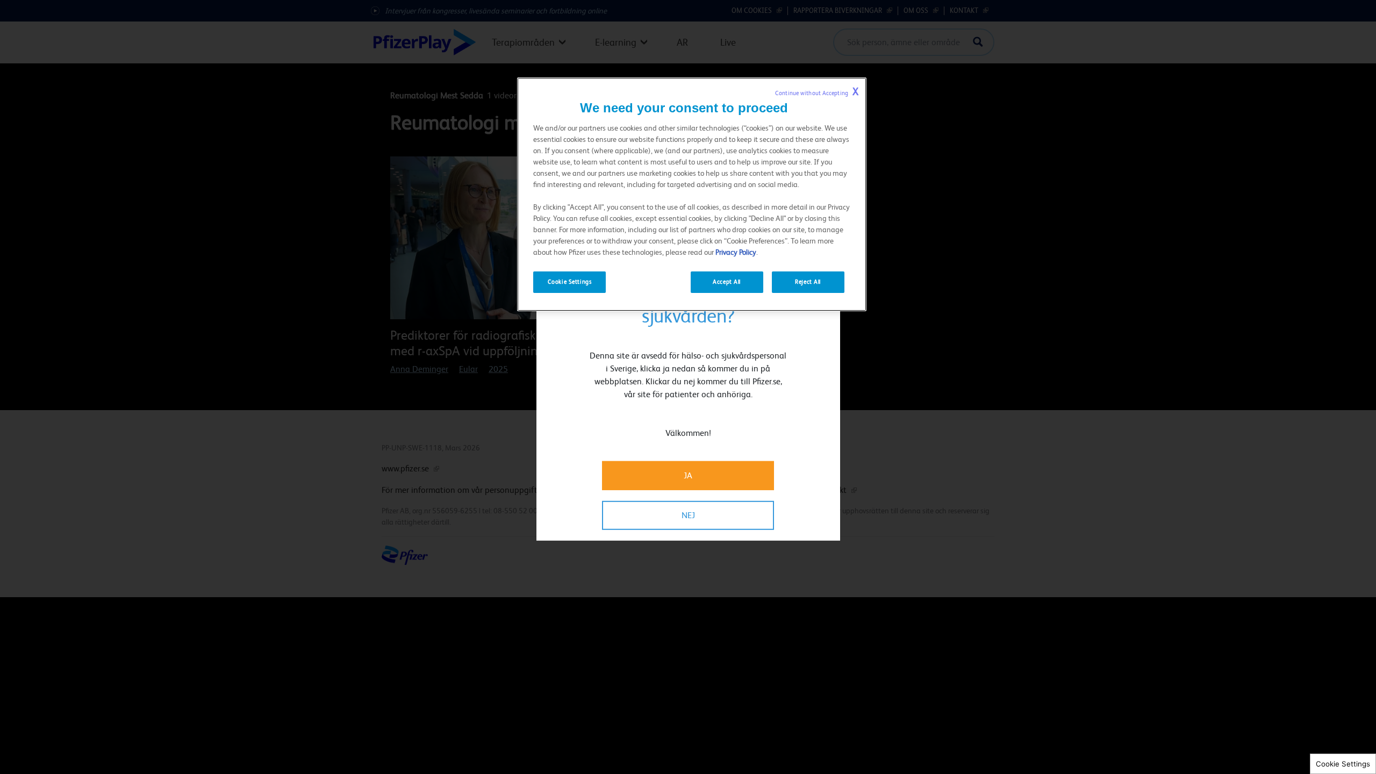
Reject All (808, 281)
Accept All (727, 281)
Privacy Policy (735, 252)
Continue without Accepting (816, 91)
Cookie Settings (1343, 763)
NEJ (688, 515)
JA (688, 475)
